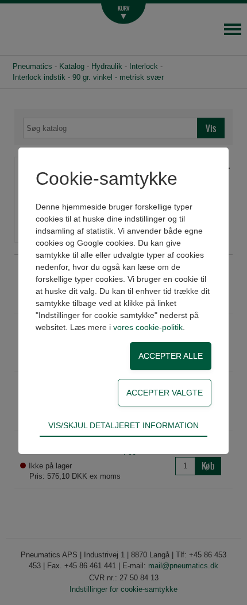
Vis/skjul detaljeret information (123, 425)
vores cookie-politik (148, 327)
